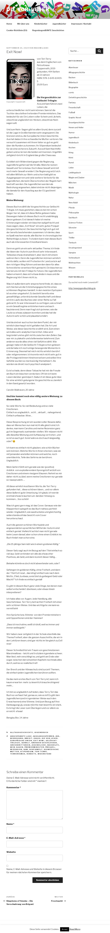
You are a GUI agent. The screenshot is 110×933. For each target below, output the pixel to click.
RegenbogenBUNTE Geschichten (48, 30)
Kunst (71, 162)
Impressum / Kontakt (81, 24)
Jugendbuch (41, 732)
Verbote (31, 754)
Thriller (72, 237)
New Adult (73, 202)
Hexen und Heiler (76, 127)
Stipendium (27, 751)
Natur (71, 197)
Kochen (72, 147)
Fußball (72, 112)
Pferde (72, 208)
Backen (72, 77)
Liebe (71, 167)
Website (11, 852)
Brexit (28, 738)
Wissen (72, 267)
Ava (58, 736)
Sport (71, 233)
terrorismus (17, 754)
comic (71, 92)
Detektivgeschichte (78, 97)
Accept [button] (64, 929)
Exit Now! (39, 740)
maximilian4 (41, 48)
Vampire (72, 252)
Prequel (50, 747)
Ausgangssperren (43, 736)
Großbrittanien (20, 745)
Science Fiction (75, 222)
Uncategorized (75, 248)
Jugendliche (39, 745)
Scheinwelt (36, 749)
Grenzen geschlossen (44, 743)
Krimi (71, 157)
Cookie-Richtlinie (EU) (16, 30)
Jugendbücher (59, 24)
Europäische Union (21, 740)
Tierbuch (72, 242)
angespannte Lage (21, 736)
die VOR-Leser (50, 738)
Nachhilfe (53, 745)
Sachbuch (73, 217)
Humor (72, 132)
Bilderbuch (73, 82)
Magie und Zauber (77, 177)
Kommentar (13, 787)
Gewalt (25, 743)
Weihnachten (74, 263)
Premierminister (34, 747)
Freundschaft (74, 107)
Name (10, 824)
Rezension (16, 749)
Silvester (73, 227)
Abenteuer (73, 67)
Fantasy (72, 102)
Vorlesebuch (74, 258)
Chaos (37, 738)
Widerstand (45, 754)
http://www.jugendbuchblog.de (82, 288)
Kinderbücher (40, 24)
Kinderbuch (74, 142)
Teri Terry (41, 751)
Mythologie (74, 193)
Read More (74, 929)
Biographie (73, 87)
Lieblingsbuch (75, 172)
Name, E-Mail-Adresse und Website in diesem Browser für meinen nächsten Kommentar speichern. (34, 871)
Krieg (71, 152)
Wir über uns (23, 24)
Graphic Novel (75, 117)
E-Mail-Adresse (15, 838)
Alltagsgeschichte (21, 732)
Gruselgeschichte (77, 122)
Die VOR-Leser (27, 9)
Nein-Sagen (16, 747)
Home (9, 24)
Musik (71, 187)
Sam (25, 749)
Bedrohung (16, 738)
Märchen (72, 182)
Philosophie (74, 212)
